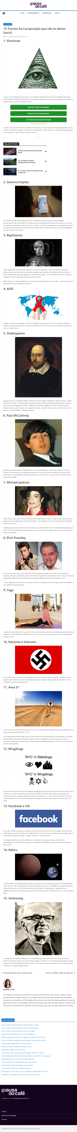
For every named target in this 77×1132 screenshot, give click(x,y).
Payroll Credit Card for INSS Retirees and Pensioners (17, 1065)
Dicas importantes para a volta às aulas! (18, 973)
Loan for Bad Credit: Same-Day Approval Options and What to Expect (23, 1053)
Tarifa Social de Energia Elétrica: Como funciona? (16, 1043)
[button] (60, 13)
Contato (4, 1119)
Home (22, 13)
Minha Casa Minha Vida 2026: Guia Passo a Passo (17, 1046)
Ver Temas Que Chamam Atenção (38, 120)
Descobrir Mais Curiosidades (38, 107)
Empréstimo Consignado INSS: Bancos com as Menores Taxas (21, 1074)
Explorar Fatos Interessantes (38, 113)
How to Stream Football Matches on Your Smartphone (18, 1034)
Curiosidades (47, 13)
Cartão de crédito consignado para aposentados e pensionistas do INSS (23, 1040)
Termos (4, 1111)
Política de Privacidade (9, 1115)
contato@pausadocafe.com (20, 1098)
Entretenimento (33, 13)
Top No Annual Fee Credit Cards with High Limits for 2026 (19, 1062)
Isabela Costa (24, 36)
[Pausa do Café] (4, 13)
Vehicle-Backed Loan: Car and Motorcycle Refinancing (18, 1059)
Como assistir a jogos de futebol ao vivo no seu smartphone (20, 1028)
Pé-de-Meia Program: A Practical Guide (13, 1050)
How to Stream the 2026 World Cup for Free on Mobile (18, 1031)
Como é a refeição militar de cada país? (59, 973)
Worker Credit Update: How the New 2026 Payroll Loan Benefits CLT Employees (26, 1056)
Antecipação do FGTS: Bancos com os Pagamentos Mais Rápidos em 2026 (24, 1071)
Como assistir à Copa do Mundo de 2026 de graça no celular (20, 1025)
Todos (57, 13)
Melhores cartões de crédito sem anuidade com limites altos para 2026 (23, 1037)
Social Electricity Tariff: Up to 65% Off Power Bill (16, 1068)
